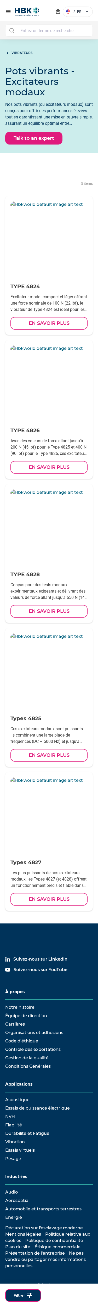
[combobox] (49, 30)
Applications (19, 1084)
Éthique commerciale (57, 1246)
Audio (11, 1192)
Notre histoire (19, 1007)
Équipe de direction (26, 1015)
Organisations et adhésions (34, 1032)
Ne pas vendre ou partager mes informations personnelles (45, 1259)
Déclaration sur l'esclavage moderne (44, 1227)
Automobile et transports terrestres (43, 1208)
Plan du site (17, 1246)
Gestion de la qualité (27, 1057)
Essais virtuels (20, 1150)
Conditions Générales (28, 1066)
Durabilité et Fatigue (27, 1133)
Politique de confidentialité (54, 1240)
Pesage (13, 1158)
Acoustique (17, 1099)
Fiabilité (13, 1124)
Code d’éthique (21, 1040)
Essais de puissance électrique (37, 1108)
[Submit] (11, 30)
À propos (15, 991)
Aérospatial (17, 1200)
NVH (10, 1116)
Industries (16, 1176)
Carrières (15, 1024)
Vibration (15, 1141)
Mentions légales (23, 1234)
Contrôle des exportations (33, 1049)
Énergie (13, 1217)
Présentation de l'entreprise (35, 1253)
